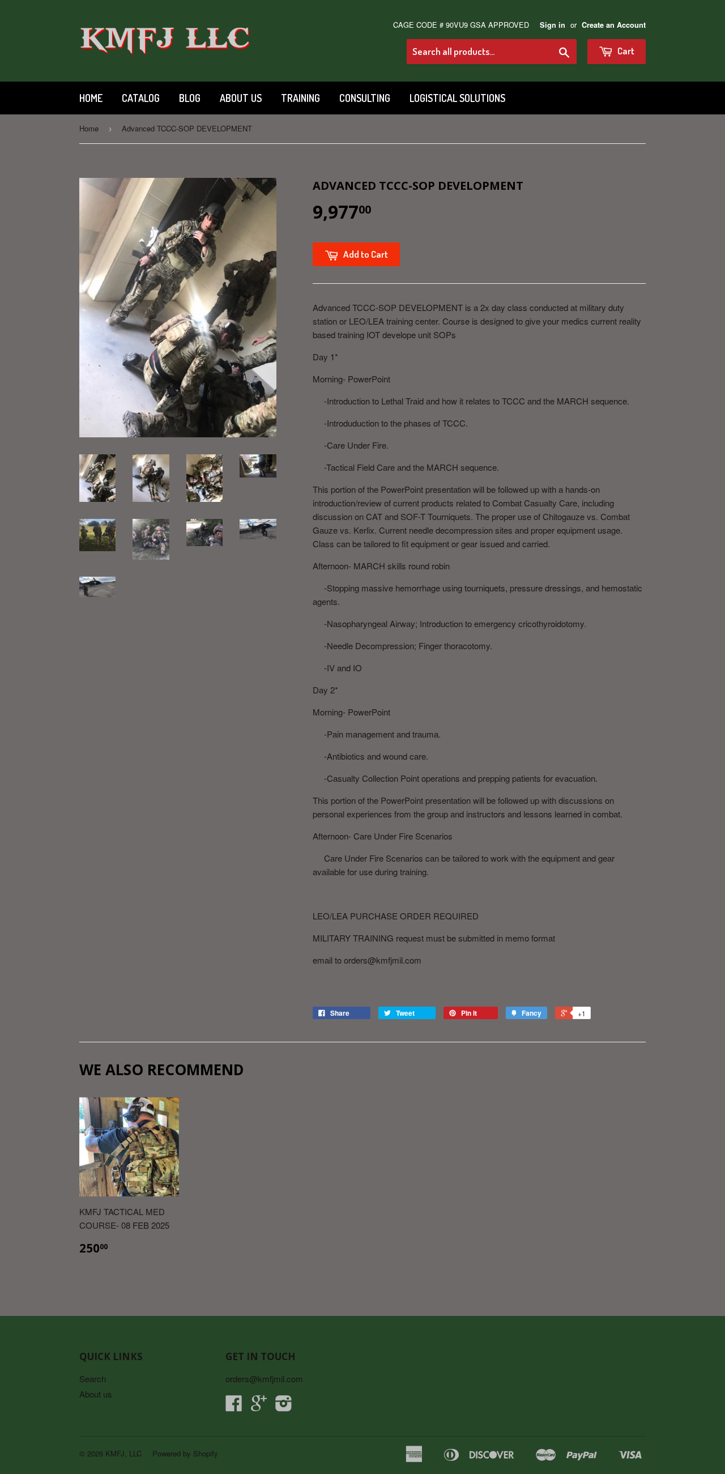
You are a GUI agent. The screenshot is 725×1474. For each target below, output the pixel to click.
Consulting (364, 98)
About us (241, 98)
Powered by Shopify (185, 1453)
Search (92, 1378)
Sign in (552, 25)
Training (300, 98)
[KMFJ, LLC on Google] (258, 1406)
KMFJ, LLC (123, 1453)
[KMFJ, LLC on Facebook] (233, 1406)
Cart (625, 51)
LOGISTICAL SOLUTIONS (457, 98)
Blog (190, 98)
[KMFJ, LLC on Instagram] (283, 1406)
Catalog (141, 98)
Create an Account (614, 25)
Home (91, 98)
